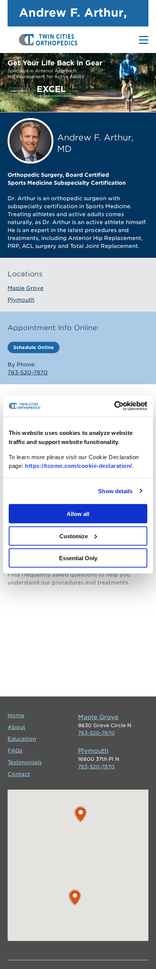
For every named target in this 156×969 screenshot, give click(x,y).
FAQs (15, 751)
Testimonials (25, 762)
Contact (19, 774)
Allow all (78, 514)
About (16, 727)
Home (16, 715)
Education (22, 739)
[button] (80, 814)
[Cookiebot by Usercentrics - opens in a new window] (114, 406)
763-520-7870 (28, 372)
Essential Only (78, 558)
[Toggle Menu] (143, 40)
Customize (73, 536)
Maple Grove (26, 288)
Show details (115, 491)
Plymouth (21, 300)
